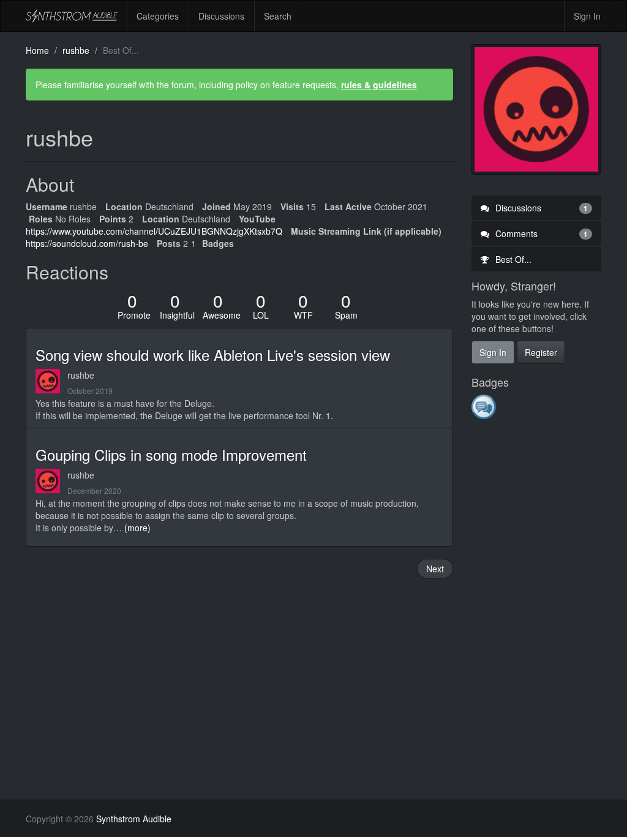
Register (541, 352)
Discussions (221, 16)
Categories (158, 16)
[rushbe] (51, 381)
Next (435, 568)
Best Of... (512, 259)
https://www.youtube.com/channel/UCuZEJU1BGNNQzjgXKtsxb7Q (154, 231)
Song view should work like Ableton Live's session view (213, 354)
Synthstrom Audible (72, 16)
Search (277, 16)
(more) (137, 527)
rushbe (80, 375)
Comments (540, 233)
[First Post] (484, 406)
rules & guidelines (379, 84)
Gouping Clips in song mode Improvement (171, 454)
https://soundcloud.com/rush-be (87, 243)
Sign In (587, 16)
